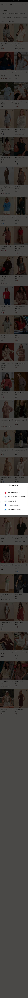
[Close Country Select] (26, 484)
